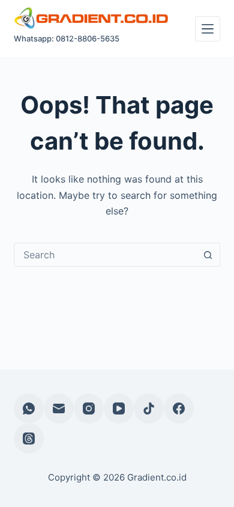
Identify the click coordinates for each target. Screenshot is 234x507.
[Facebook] (179, 408)
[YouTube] (119, 408)
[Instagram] (89, 408)
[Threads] (29, 439)
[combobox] (105, 255)
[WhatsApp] (29, 408)
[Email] (59, 408)
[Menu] (207, 28)
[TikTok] (149, 408)
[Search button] (208, 254)
